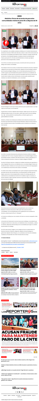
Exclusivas (12, 8)
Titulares (3, 8)
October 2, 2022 (20, 247)
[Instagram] (21, 392)
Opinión (7, 8)
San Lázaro (16, 252)
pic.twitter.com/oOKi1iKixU (18, 244)
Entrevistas (17, 8)
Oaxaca (11, 252)
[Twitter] (17, 392)
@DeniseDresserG (33, 241)
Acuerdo (3, 252)
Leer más (35, 357)
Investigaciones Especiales (25, 8)
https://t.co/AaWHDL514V (6, 244)
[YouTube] (19, 392)
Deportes (35, 8)
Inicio (2, 12)
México (7, 252)
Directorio (19, 396)
